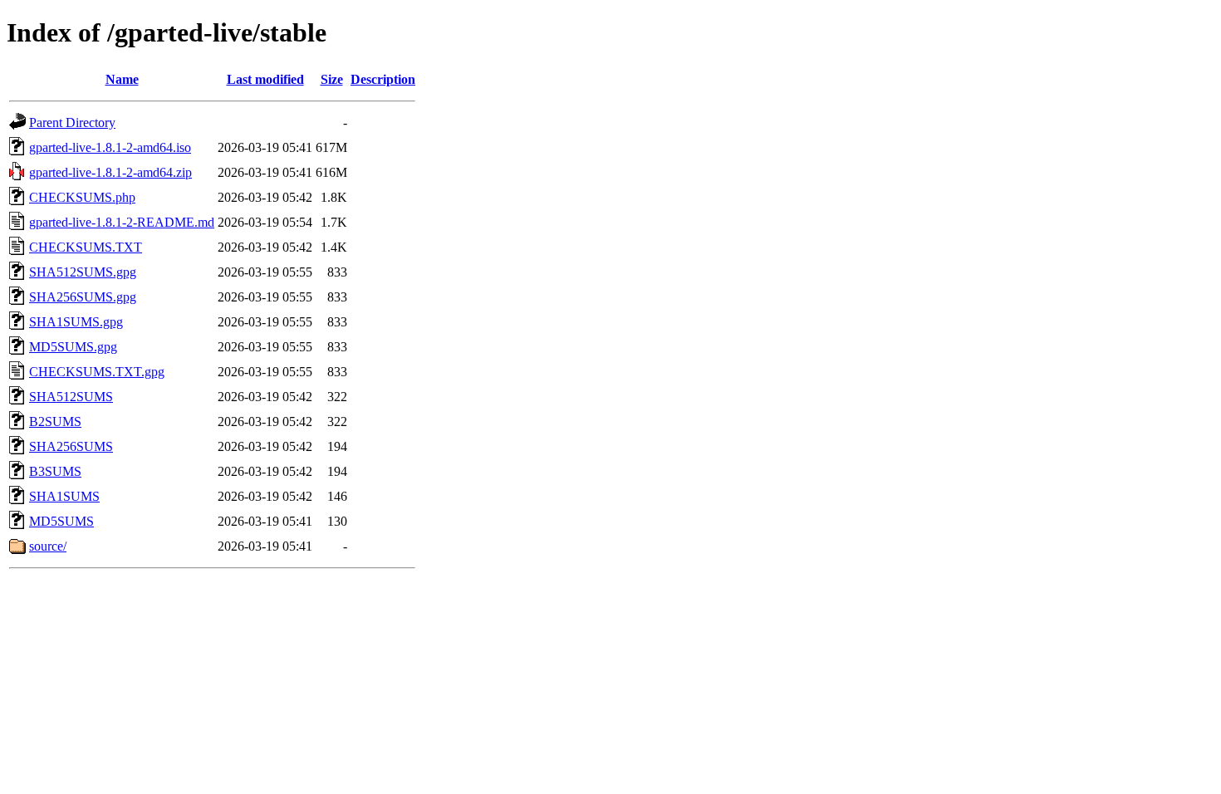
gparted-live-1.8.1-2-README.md (121, 222)
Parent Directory (72, 122)
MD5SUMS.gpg (73, 347)
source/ (47, 546)
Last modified (265, 79)
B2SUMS (55, 421)
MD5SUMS (61, 521)
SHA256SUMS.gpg (82, 297)
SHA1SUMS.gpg (76, 322)
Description (383, 79)
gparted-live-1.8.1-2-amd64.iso (110, 147)
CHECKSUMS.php (82, 197)
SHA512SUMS (71, 397)
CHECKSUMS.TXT (85, 247)
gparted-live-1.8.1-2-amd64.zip (110, 172)
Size (332, 79)
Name (122, 79)
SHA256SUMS (71, 446)
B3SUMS (55, 471)
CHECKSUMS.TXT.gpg (96, 372)
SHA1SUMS (64, 496)
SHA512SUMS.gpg (82, 272)
